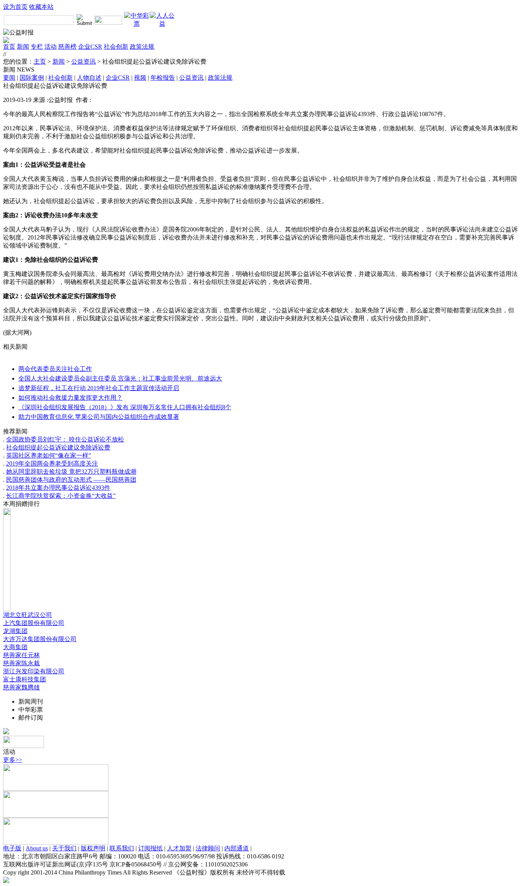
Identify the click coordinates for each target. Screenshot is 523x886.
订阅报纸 (150, 848)
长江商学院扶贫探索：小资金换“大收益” (61, 495)
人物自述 (89, 77)
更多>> (12, 759)
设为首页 (15, 6)
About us (37, 848)
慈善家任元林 (21, 655)
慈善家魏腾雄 (21, 687)
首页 (9, 46)
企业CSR (90, 46)
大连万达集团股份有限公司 (40, 639)
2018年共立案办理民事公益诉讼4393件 (58, 487)
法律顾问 (208, 848)
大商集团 (15, 647)
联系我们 (122, 848)
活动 (50, 46)
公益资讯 (83, 61)
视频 (140, 77)
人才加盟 (179, 848)
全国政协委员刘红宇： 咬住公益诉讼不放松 (65, 439)
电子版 (12, 848)
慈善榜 (67, 46)
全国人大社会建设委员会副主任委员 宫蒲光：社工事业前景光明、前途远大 (120, 378)
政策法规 (142, 46)
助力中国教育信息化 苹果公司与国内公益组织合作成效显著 (98, 416)
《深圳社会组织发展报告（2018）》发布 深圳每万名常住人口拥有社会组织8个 (124, 407)
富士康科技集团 (24, 679)
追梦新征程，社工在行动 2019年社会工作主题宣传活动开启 (98, 388)
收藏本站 (41, 6)
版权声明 (93, 848)
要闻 (9, 77)
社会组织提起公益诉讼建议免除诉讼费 (58, 447)
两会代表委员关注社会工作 (55, 369)
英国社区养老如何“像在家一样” (48, 455)
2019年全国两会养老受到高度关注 (52, 463)
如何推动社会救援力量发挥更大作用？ (70, 397)
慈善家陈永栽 (21, 663)
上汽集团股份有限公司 (33, 623)
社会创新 (116, 46)
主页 (40, 61)
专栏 (37, 46)
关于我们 (64, 848)
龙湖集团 (15, 631)
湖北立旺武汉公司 (27, 615)
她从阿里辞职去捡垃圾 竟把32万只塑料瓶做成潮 (71, 471)
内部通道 (236, 848)
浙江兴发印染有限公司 (33, 671)
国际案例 (32, 77)
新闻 (23, 46)
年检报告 (162, 77)
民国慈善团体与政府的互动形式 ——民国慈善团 (71, 479)
